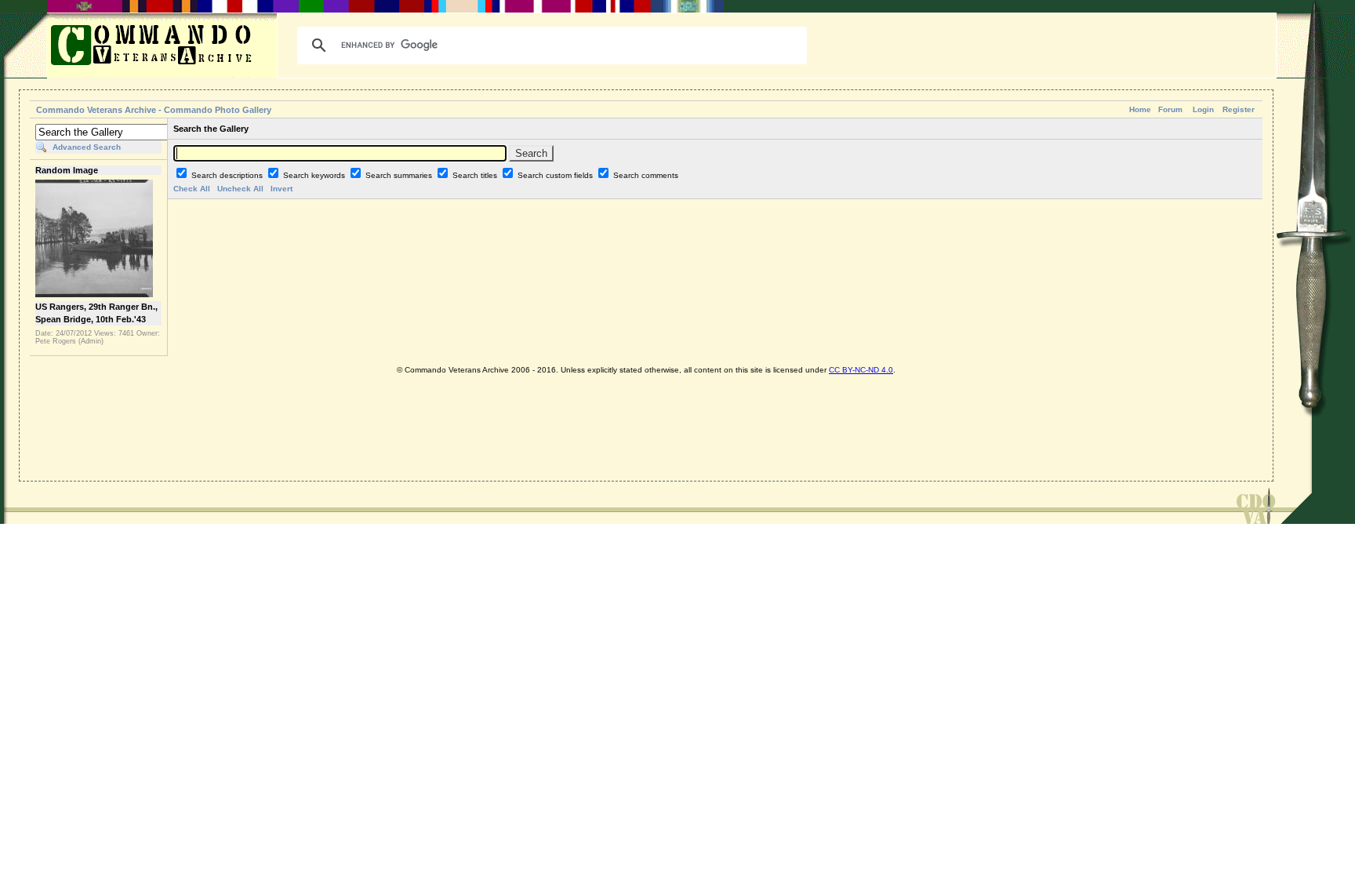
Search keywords (315, 175)
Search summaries (399, 175)
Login (1203, 109)
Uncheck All (240, 188)
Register (1238, 109)
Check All (191, 188)
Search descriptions (228, 175)
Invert (281, 188)
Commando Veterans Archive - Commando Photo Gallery (153, 109)
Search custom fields (556, 175)
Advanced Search (87, 147)
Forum (1170, 109)
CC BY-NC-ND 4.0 (861, 369)
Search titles (475, 175)
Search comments (645, 175)
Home (1140, 109)
